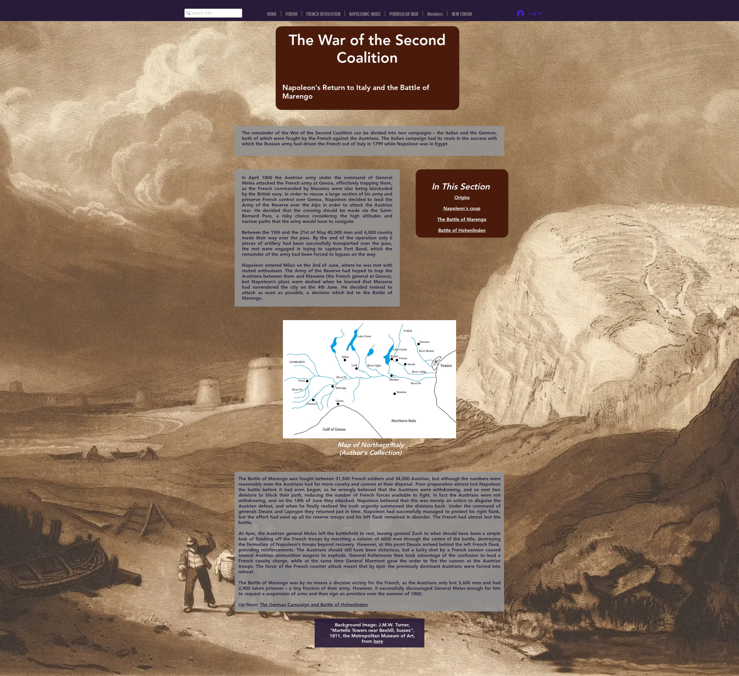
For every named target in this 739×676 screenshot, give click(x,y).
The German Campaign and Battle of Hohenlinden (314, 604)
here (378, 641)
